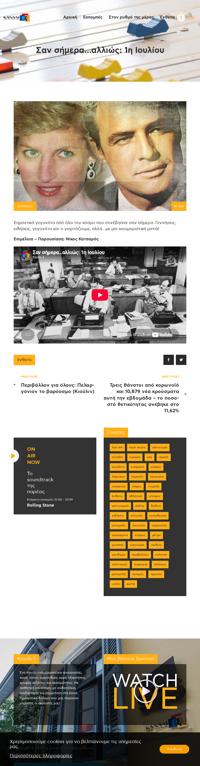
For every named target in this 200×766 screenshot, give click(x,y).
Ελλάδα (117, 457)
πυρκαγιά (140, 564)
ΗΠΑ (149, 457)
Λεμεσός (137, 476)
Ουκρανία (118, 486)
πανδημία (118, 554)
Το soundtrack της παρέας (40, 482)
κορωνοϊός (159, 525)
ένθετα (24, 360)
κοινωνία (138, 525)
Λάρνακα (118, 476)
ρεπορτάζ (119, 574)
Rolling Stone (40, 505)
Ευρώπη (135, 457)
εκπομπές (119, 525)
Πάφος (136, 486)
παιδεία (156, 544)
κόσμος (140, 535)
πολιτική (161, 554)
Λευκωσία (157, 476)
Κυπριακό (137, 466)
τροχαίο (156, 574)
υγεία (116, 583)
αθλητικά (135, 496)
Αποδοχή (174, 749)
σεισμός (138, 574)
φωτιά (130, 583)
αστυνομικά (120, 505)
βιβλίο (139, 505)
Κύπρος (156, 466)
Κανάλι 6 (118, 466)
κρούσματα (120, 535)
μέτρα (156, 535)
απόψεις (155, 496)
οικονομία (137, 544)
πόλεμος (160, 564)
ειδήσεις (118, 515)
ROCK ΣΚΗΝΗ (137, 447)
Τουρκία (153, 486)
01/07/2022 (25, 206)
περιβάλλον (140, 554)
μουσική (117, 544)
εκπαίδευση (158, 515)
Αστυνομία (159, 447)
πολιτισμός (120, 564)
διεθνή (156, 505)
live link (117, 447)
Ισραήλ (164, 457)
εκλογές (137, 515)
